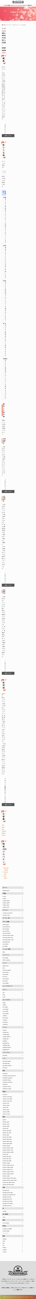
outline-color (6, 907)
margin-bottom (6, 1036)
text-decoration (7, 933)
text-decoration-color (8, 939)
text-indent (5, 944)
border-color (6, 1124)
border (4, 1119)
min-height (5, 1009)
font (4, 968)
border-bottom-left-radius (9, 1178)
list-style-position (7, 1065)
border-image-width (8, 1167)
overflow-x (5, 1024)
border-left (5, 1154)
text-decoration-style (8, 935)
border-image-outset (8, 1171)
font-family (5, 974)
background (6, 1190)
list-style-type (6, 1063)
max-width (5, 1011)
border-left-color (7, 1158)
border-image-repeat (8, 1173)
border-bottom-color (8, 1150)
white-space (6, 924)
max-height (6, 1013)
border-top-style (7, 1130)
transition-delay (7, 1080)
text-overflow (6, 931)
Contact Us (28, 1297)
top (3, 1245)
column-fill (5, 1107)
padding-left (6, 1049)
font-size (5, 976)
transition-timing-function (9, 1075)
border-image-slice (8, 1169)
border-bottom (6, 1145)
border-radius (6, 1176)
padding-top (6, 1043)
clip (3, 992)
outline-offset (6, 900)
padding (5, 1041)
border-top (5, 1128)
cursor (4, 896)
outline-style (6, 905)
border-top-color (7, 1132)
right (4, 1241)
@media (5, 1055)
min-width (5, 1007)
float (4, 994)
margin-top (5, 1032)
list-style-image (7, 1061)
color (4, 1217)
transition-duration (7, 1082)
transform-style (7, 1086)
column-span (6, 1105)
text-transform (6, 926)
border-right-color (7, 1141)
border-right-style (7, 1139)
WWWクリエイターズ (7, 1279)
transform (5, 1084)
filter (4, 952)
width (4, 1002)
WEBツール (25, 5)
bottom (4, 1247)
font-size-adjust (7, 970)
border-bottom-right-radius (10, 1180)
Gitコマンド (20, 5)
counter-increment (7, 913)
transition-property (7, 1078)
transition (5, 1073)
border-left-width (7, 1160)
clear (4, 997)
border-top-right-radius (9, 1182)
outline (4, 898)
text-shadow (6, 929)
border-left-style (7, 1156)
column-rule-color (7, 1101)
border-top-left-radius (8, 1184)
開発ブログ (30, 5)
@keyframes (6, 890)
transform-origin (7, 1088)
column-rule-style (7, 1096)
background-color (7, 1199)
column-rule (6, 1103)
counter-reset (6, 915)
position (5, 1249)
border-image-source (8, 1165)
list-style (5, 1067)
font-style (5, 981)
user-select (6, 1233)
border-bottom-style (8, 1147)
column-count (6, 1114)
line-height (5, 958)
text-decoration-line (8, 937)
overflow (5, 1020)
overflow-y (5, 1022)
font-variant (6, 978)
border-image (6, 1163)
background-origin (7, 1201)
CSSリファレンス (13, 5)
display (4, 1239)
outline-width (6, 902)
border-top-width (7, 1137)
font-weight (6, 983)
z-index (5, 1252)
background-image (8, 1192)
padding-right (6, 1045)
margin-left (5, 1038)
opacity (4, 1211)
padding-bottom (7, 1047)
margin (4, 1030)
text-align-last (6, 942)
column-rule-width (7, 1098)
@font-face (6, 965)
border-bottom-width (8, 1152)
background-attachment (9, 1194)
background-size (7, 1205)
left (3, 1243)
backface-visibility (7, 1228)
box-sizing (5, 1018)
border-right (6, 1135)
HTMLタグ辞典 (7, 5)
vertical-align (6, 1231)
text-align (5, 946)
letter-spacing (6, 960)
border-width (6, 1126)
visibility (5, 1015)
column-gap (6, 1109)
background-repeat (8, 1203)
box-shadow (6, 1223)
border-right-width (7, 1143)
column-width (6, 1111)
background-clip (7, 1197)
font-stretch (6, 972)
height (4, 1005)
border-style (6, 1122)
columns (5, 1094)
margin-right (6, 1034)
